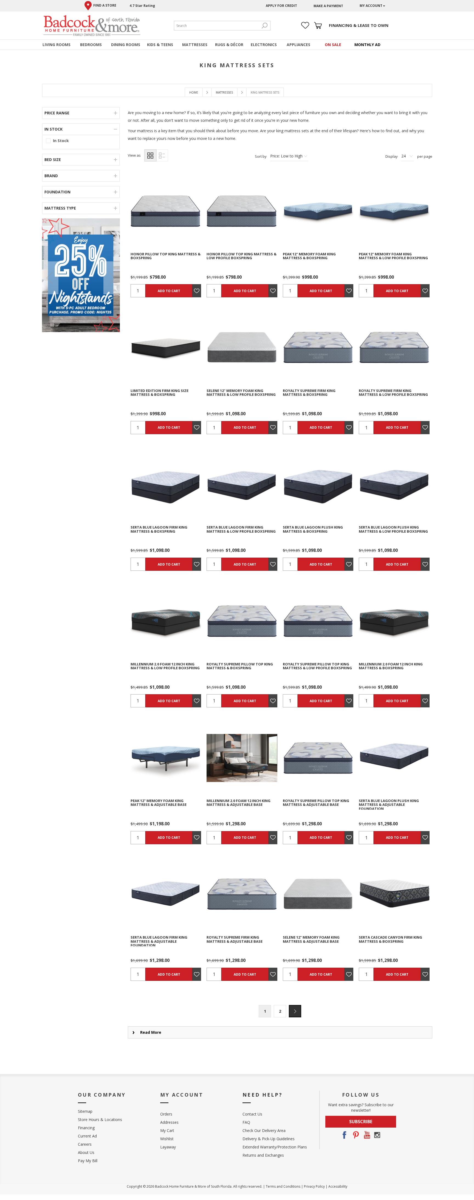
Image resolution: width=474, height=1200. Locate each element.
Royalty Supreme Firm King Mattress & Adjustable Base (235, 939)
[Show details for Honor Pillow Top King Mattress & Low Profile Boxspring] (242, 211)
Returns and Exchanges (263, 1155)
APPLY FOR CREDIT (281, 5)
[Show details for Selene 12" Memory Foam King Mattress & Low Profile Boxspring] (242, 347)
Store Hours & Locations (100, 1119)
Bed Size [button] (52, 159)
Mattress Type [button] (60, 208)
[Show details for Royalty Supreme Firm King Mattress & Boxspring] (318, 347)
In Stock (61, 140)
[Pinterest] (355, 1135)
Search (264, 25)
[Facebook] (344, 1135)
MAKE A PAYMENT (328, 6)
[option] (81, 275)
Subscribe (360, 1122)
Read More (150, 1032)
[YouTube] (366, 1135)
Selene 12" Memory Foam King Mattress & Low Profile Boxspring (241, 393)
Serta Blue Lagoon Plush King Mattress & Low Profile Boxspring (393, 529)
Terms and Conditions (283, 1186)
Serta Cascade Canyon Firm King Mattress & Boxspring (390, 939)
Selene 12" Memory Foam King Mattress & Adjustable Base (311, 939)
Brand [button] (51, 175)
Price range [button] (56, 112)
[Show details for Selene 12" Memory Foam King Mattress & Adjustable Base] (318, 894)
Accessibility (337, 1186)
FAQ (246, 1122)
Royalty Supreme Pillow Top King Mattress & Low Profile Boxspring (317, 666)
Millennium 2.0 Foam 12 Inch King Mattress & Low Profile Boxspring (165, 666)
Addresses (169, 1122)
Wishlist (167, 1138)
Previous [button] (50, 277)
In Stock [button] (53, 129)
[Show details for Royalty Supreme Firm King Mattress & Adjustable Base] (242, 894)
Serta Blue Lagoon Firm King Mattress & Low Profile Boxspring (241, 529)
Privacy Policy (314, 1186)
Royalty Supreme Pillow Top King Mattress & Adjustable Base (316, 803)
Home (193, 92)
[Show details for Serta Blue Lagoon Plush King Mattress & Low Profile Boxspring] (394, 484)
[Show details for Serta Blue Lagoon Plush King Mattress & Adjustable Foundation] (394, 757)
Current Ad (87, 1136)
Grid (150, 155)
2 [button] (280, 1011)
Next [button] (295, 1011)
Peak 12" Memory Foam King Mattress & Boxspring (309, 256)
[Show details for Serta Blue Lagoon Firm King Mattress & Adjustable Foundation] (166, 894)
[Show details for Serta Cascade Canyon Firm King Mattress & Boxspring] (394, 894)
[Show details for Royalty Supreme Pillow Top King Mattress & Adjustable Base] (318, 757)
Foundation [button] (57, 191)
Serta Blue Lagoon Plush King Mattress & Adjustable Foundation (389, 805)
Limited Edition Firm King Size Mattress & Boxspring (159, 393)
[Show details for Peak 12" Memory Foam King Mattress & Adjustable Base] (166, 757)
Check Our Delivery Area (264, 1130)
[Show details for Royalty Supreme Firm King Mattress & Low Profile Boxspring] (394, 347)
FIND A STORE (104, 5)
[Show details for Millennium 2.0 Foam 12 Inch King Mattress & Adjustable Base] (242, 757)
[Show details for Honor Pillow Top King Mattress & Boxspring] (166, 211)
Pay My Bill (87, 1160)
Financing (86, 1127)
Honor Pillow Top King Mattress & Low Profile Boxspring (241, 256)
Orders (166, 1114)
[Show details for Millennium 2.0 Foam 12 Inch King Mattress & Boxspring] (394, 621)
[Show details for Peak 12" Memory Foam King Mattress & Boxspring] (318, 211)
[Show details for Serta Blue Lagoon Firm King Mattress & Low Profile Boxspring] (242, 484)
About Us (86, 1152)
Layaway (168, 1147)
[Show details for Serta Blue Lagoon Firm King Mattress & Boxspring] (166, 484)
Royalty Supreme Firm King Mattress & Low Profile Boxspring (393, 393)
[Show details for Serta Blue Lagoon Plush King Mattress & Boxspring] (318, 484)
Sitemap (85, 1111)
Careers (85, 1144)
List (162, 155)
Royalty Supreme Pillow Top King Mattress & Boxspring (240, 666)
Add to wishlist (175, 211)
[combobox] (216, 25)
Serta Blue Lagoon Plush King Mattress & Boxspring (313, 529)
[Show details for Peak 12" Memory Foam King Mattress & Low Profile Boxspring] (394, 211)
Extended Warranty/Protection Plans (274, 1147)
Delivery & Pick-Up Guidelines (268, 1138)
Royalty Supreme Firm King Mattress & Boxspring (309, 393)
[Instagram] (377, 1135)
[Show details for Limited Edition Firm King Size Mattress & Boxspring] (166, 347)
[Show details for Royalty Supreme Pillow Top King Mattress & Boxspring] (242, 621)
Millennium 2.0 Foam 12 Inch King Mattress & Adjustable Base (238, 803)
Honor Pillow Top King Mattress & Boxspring (166, 256)
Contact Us (252, 1114)
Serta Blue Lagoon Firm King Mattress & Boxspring (159, 529)
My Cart (167, 1130)
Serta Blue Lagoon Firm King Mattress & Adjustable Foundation (159, 941)
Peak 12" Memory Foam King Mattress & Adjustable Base (159, 803)
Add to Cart (169, 291)
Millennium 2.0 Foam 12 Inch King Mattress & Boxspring (391, 666)
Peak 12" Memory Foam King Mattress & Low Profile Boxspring (393, 256)
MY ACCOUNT (371, 5)
